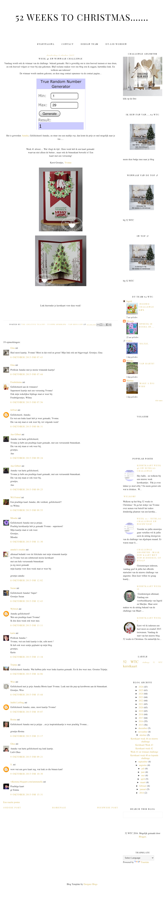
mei (143, 775)
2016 (141, 721)
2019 (141, 710)
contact (68, 44)
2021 (141, 704)
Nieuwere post (107, 807)
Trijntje (13, 664)
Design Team (89, 44)
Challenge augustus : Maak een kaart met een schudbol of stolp (149, 555)
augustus (143, 765)
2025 (141, 690)
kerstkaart (130, 665)
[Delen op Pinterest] (110, 324)
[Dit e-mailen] (98, 324)
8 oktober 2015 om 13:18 (26, 656)
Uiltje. (144, 343)
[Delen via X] (104, 324)
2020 (141, 707)
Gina (12, 347)
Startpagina (45, 44)
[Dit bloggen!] (101, 324)
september (143, 761)
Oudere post (12, 807)
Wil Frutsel (15, 497)
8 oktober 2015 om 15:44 (26, 694)
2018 (141, 714)
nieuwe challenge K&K (146, 306)
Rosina (13, 719)
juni (143, 771)
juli (142, 768)
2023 (141, 697)
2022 (141, 700)
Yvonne (68, 162)
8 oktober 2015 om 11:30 (26, 541)
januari (143, 789)
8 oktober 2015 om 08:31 (26, 426)
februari (143, 785)
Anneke (25, 135)
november (142, 731)
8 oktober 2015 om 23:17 (26, 736)
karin (12, 633)
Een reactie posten (11, 802)
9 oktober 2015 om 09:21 (26, 756)
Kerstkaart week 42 (144, 748)
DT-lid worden (116, 44)
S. (11, 764)
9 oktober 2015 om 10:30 (26, 773)
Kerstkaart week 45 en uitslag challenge (149, 468)
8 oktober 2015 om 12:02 (26, 580)
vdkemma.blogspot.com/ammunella (26, 781)
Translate (145, 862)
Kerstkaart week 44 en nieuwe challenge (144, 740)
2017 (141, 717)
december (143, 728)
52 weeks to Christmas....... (81, 17)
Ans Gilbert (16, 434)
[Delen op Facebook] (107, 324)
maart (142, 782)
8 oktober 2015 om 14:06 (26, 673)
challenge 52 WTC (152, 662)
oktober (142, 735)
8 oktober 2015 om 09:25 (26, 489)
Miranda (130, 321)
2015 (141, 724)
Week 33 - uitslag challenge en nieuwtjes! (149, 521)
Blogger (142, 836)
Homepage (59, 807)
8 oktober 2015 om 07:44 (26, 374)
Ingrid (129, 301)
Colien (129, 340)
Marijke (129, 360)
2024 (141, 693)
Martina (129, 380)
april (143, 778)
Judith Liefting (17, 702)
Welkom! (130, 496)
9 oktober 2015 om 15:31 (26, 794)
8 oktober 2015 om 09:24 (26, 457)
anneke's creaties (17, 549)
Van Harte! (146, 363)
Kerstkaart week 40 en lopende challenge (144, 757)
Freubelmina (16, 382)
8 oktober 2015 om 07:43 (26, 357)
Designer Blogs (90, 884)
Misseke (14, 518)
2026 (141, 686)
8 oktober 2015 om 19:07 (26, 711)
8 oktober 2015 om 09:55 (26, 510)
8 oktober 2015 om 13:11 (26, 625)
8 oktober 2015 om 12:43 (26, 601)
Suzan (13, 588)
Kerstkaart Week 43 (144, 744)
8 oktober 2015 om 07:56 (26, 402)
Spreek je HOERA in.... (146, 325)
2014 (141, 792)
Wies (12, 681)
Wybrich (14, 608)
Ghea (12, 743)
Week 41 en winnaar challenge (144, 751)
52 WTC (131, 661)
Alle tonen (158, 400)
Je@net (13, 409)
